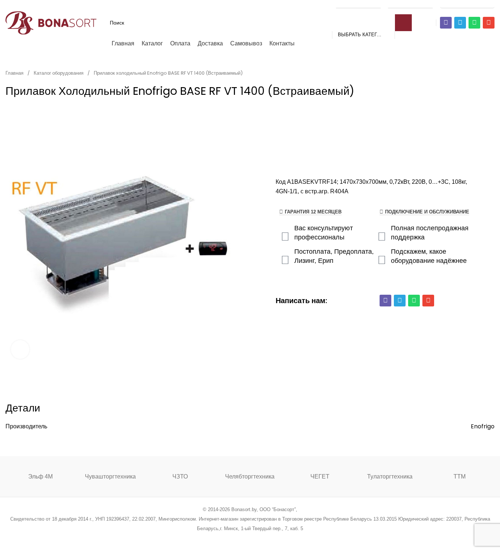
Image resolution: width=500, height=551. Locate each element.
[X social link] (222, 538)
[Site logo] (51, 22)
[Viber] (446, 23)
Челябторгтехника (250, 476)
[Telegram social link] (277, 538)
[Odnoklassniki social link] (249, 538)
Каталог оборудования (59, 73)
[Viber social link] (287, 538)
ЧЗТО (180, 476)
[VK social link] (268, 538)
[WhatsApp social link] (259, 538)
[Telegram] (460, 23)
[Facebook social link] (212, 538)
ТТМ (460, 476)
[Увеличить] (20, 349)
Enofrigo (483, 426)
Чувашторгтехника (110, 476)
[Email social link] (231, 538)
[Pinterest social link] (240, 538)
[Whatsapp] (474, 23)
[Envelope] (489, 23)
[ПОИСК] (403, 22)
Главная (15, 73)
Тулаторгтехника (390, 476)
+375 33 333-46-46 (410, 4)
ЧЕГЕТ (319, 476)
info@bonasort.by (467, 4)
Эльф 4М (40, 476)
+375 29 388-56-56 (358, 4)
